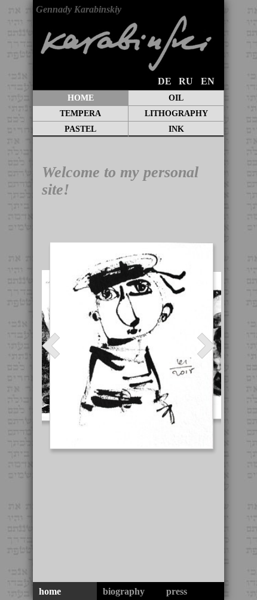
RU (186, 81)
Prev (56, 346)
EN (208, 81)
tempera (80, 113)
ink (176, 129)
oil (176, 97)
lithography (176, 113)
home (81, 97)
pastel (80, 129)
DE (165, 81)
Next (201, 346)
